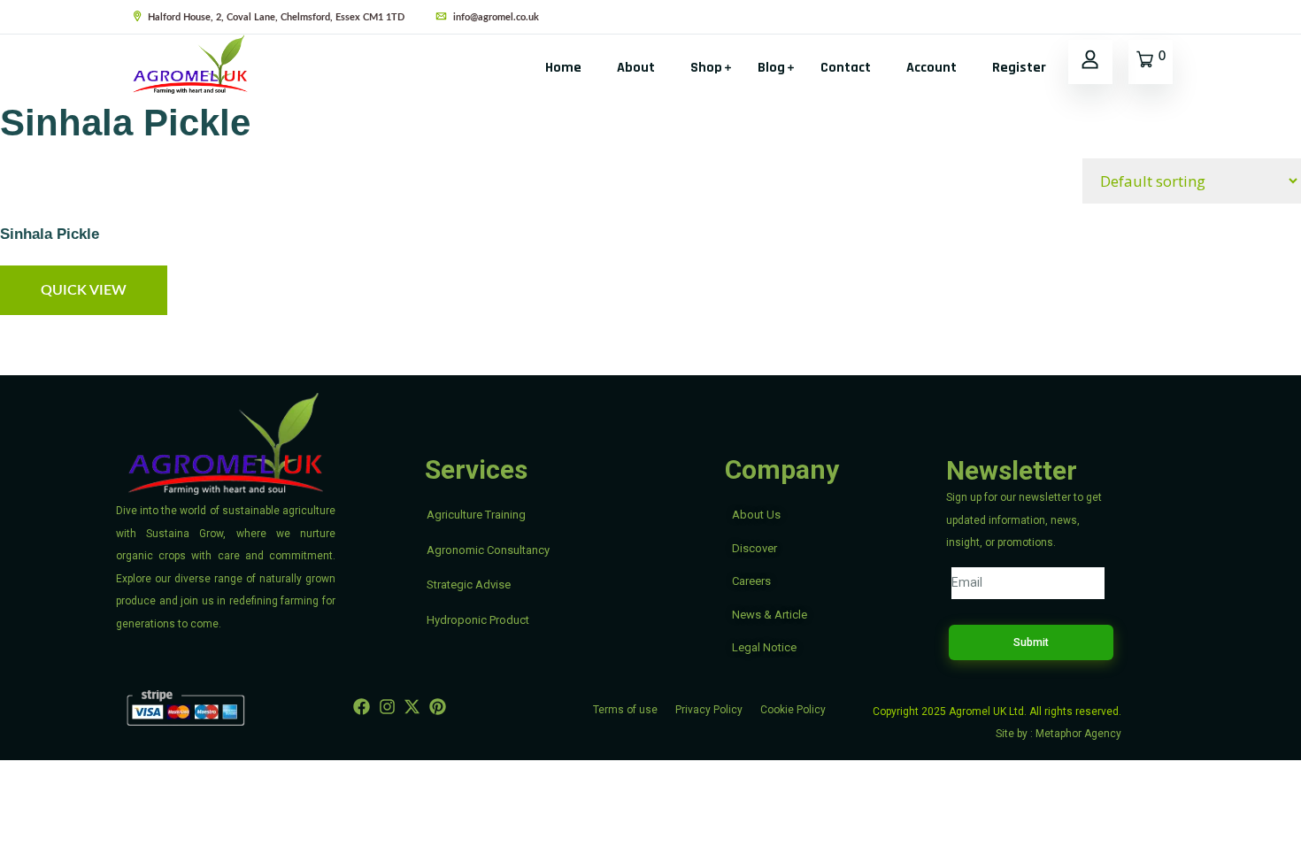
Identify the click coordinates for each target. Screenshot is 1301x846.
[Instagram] (387, 707)
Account (931, 67)
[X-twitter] (413, 707)
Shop (706, 67)
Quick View (84, 290)
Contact (845, 67)
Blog (771, 67)
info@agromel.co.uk (494, 17)
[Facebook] (362, 707)
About (636, 67)
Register (1019, 67)
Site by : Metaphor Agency (1058, 733)
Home (563, 67)
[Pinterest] (438, 707)
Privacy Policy (709, 710)
